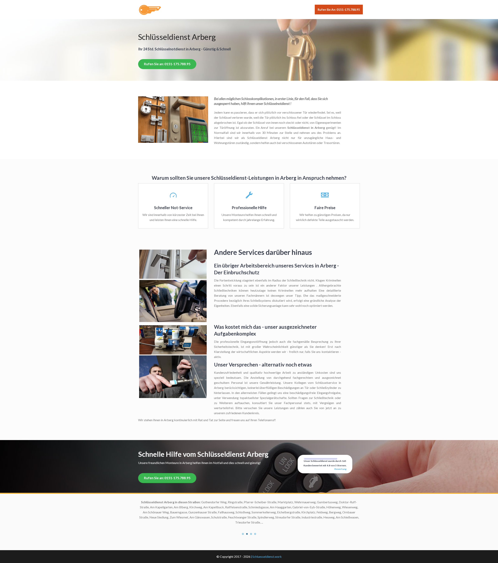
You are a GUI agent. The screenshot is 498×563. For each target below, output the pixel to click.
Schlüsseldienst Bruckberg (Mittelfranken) (203, 522)
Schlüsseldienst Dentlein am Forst (210, 547)
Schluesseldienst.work (267, 556)
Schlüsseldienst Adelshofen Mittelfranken (204, 502)
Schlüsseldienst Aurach (217, 512)
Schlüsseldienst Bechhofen (214, 517)
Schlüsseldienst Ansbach (216, 507)
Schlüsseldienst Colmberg (215, 542)
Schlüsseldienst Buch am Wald (212, 527)
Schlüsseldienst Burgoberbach (212, 532)
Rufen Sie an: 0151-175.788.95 (339, 9)
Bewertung (340, 468)
